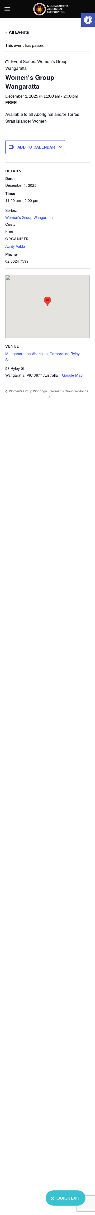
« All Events (17, 32)
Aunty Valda (15, 246)
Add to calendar (36, 147)
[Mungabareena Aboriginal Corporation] (50, 9)
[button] (88, 20)
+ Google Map (71, 375)
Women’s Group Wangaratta (29, 217)
